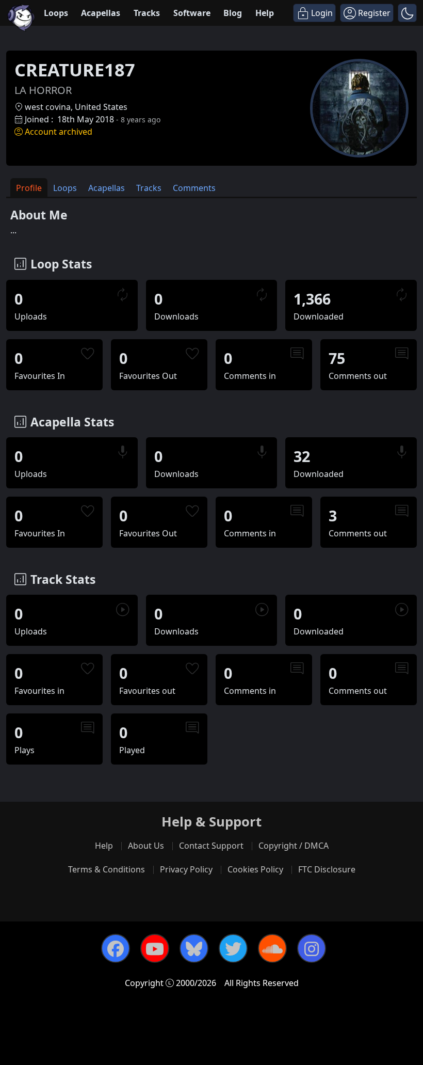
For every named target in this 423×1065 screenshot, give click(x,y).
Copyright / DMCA (293, 845)
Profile (29, 188)
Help (264, 13)
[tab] (28, 187)
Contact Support (211, 845)
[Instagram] (311, 948)
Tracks (147, 13)
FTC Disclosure (326, 869)
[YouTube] (154, 948)
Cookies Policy (255, 869)
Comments (194, 188)
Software (191, 13)
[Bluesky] (194, 948)
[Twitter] (233, 948)
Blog (232, 13)
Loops (56, 13)
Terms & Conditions (106, 869)
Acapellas (100, 13)
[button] (407, 13)
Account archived (58, 131)
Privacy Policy (186, 869)
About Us (146, 845)
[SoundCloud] (272, 948)
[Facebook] (115, 948)
